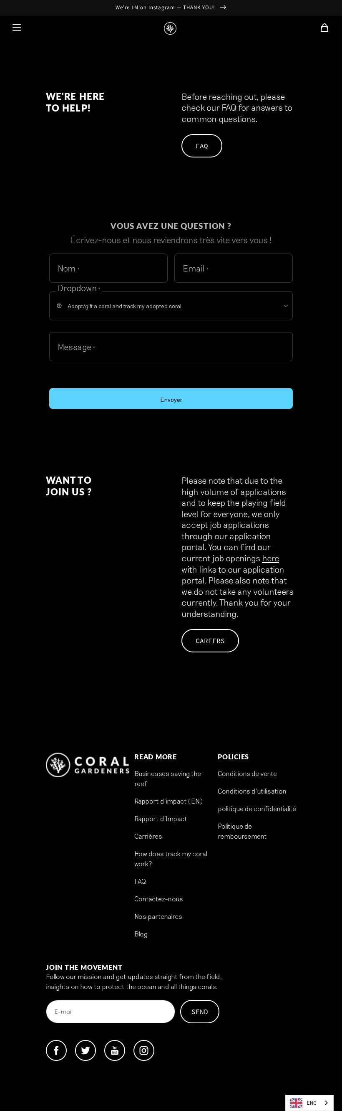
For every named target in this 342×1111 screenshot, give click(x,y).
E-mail (64, 1012)
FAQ (202, 146)
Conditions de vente (247, 773)
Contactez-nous (158, 899)
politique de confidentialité (257, 808)
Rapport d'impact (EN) (168, 801)
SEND (199, 1011)
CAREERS (210, 641)
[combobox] (309, 1103)
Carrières (148, 836)
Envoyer (171, 399)
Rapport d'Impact (160, 818)
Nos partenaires (158, 916)
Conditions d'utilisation (252, 791)
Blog (141, 934)
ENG (312, 1102)
